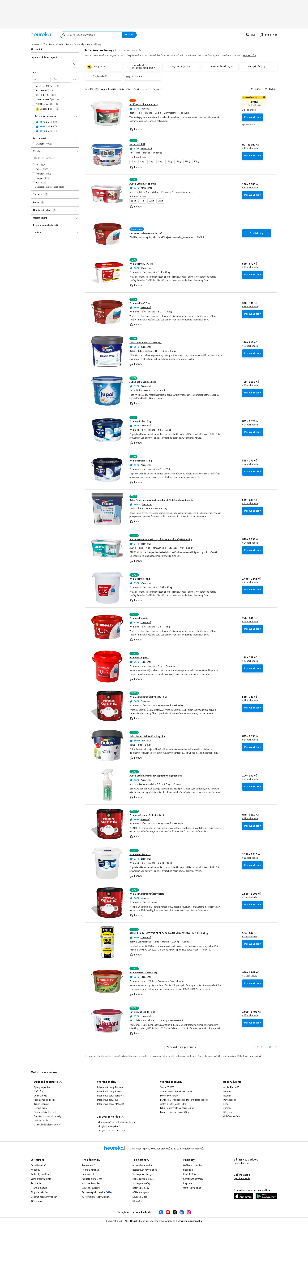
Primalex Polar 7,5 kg (140, 460)
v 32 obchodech (250, 187)
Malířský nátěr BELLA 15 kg (143, 104)
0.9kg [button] (133, 201)
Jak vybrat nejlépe (108, 1117)
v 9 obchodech (249, 936)
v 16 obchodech (250, 858)
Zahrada (227, 1108)
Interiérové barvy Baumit (109, 1091)
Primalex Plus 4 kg (139, 618)
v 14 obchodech (250, 503)
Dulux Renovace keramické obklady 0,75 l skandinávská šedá (161, 500)
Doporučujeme (232, 1082)
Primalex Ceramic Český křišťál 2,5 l (148, 697)
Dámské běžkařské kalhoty (47, 1124)
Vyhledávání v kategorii (44, 57)
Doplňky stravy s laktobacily (47, 1116)
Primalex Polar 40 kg (140, 854)
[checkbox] (33, 86)
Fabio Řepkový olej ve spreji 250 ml (177, 1108)
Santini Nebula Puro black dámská (176, 1091)
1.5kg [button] (133, 161)
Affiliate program (140, 1192)
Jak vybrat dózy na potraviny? (111, 1130)
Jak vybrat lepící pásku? (108, 1126)
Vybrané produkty (171, 1082)
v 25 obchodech (250, 582)
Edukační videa (139, 1197)
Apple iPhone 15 (231, 1087)
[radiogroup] (55, 126)
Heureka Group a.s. (139, 1221)
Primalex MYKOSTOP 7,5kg (143, 972)
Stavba (68, 44)
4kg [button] (142, 161)
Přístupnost (37, 1201)
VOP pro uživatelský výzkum (96, 1197)
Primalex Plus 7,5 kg (140, 303)
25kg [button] (187, 161)
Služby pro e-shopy (141, 1174)
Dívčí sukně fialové (169, 1095)
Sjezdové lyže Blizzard (45, 1112)
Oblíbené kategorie (46, 1082)
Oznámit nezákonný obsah (44, 1197)
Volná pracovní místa (41, 1179)
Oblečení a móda (231, 1116)
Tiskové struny (41, 1104)
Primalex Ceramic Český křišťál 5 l (147, 815)
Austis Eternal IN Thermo (142, 184)
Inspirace (187, 1183)
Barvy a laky (79, 44)
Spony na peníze (42, 1087)
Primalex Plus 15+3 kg (141, 264)
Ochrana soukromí (91, 1188)
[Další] (276, 1047)
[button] (51, 64)
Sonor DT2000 (167, 1087)
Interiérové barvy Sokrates (110, 1095)
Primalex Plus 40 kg (139, 579)
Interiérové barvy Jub (107, 1100)
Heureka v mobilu (90, 1170)
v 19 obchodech (250, 267)
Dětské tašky (40, 1108)
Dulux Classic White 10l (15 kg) (145, 342)
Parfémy (227, 1091)
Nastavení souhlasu (91, 1183)
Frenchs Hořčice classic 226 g (174, 1112)
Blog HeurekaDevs (40, 1192)
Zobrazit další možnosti (47, 187)
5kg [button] (151, 161)
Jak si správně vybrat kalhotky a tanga (116, 1122)
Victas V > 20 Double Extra (173, 1104)
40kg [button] (196, 161)
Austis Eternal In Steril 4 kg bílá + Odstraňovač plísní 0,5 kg (160, 539)
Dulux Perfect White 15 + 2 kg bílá (147, 736)
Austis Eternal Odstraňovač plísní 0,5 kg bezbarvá (155, 775)
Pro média (36, 1183)
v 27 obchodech (250, 464)
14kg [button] (160, 201)
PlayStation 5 (229, 1100)
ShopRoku (188, 1170)
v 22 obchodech (250, 346)
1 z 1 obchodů (249, 110)
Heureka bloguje (39, 1188)
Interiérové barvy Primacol (110, 1087)
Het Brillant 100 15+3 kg (142, 1012)
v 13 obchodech (250, 385)
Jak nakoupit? (88, 1165)
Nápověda (137, 1201)
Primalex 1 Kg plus (139, 657)
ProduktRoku (190, 1174)
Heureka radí (88, 1174)
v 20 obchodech (250, 779)
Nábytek (227, 1112)
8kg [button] (160, 161)
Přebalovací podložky (44, 1100)
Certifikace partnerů (193, 1179)
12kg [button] (169, 161)
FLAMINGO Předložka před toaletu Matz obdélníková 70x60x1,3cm (185, 1100)
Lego (225, 1104)
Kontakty (35, 1170)
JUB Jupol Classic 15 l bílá (142, 382)
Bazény (227, 1095)
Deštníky (38, 1091)
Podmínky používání (41, 1174)
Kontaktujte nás (242, 1163)
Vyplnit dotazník (242, 1178)
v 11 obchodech (250, 700)
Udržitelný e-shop (192, 1188)
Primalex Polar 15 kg (140, 421)
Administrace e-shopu (143, 1165)
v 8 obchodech (249, 897)
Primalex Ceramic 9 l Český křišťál (147, 894)
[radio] (33, 122)
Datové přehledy (140, 1188)
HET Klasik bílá (137, 144)
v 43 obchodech (250, 148)
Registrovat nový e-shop (144, 1170)
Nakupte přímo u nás (92, 1179)
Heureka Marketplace (143, 1179)
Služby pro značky (141, 1183)
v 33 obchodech (250, 306)
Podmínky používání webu (189, 1221)
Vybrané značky (106, 1082)
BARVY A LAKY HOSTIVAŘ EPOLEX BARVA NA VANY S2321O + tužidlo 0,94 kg (168, 933)
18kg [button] (178, 161)
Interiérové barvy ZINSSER (110, 1104)
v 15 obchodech (250, 661)
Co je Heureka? (38, 1165)
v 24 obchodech (250, 424)
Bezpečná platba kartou (94, 1192)
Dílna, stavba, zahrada (53, 44)
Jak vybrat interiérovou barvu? (145, 233)
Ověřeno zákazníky (192, 1165)
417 (270, 1047)
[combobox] (91, 35)
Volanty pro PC (41, 1120)
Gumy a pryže (40, 1095)
